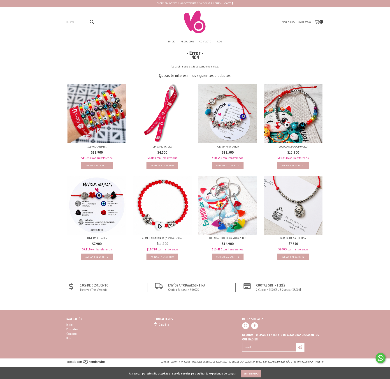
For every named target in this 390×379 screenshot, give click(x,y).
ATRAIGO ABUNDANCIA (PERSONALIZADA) (162, 238)
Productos (187, 41)
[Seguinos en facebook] (254, 325)
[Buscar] (91, 22)
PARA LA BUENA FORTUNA (293, 238)
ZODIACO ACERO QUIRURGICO (293, 146)
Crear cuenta (288, 22)
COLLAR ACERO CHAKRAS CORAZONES (227, 238)
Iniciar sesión (304, 22)
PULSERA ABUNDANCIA (227, 146)
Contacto (205, 41)
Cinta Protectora (162, 146)
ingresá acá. (283, 361)
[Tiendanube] (86, 363)
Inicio (172, 41)
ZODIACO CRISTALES (97, 146)
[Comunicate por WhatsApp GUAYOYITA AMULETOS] (380, 358)
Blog (219, 41)
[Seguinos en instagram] (245, 325)
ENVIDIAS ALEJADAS (97, 238)
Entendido (251, 373)
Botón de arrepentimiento (309, 361)
